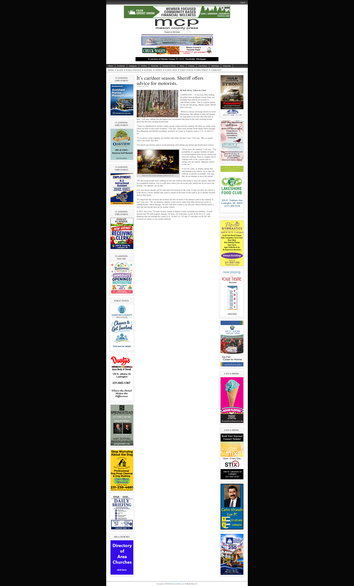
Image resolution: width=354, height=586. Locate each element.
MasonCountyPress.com (176, 584)
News (182, 66)
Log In (243, 2)
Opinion (158, 70)
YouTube (154, 66)
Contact (191, 66)
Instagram (133, 66)
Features (148, 70)
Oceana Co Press (168, 66)
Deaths (120, 70)
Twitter (144, 66)
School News (171, 70)
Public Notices (186, 70)
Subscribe (227, 66)
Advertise (215, 66)
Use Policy (203, 66)
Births (111, 70)
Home (110, 66)
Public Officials (133, 70)
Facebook (121, 66)
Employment (202, 70)
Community (216, 70)
